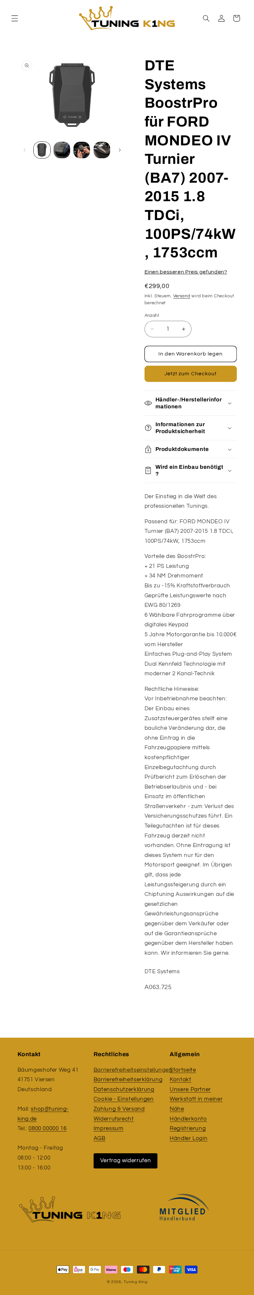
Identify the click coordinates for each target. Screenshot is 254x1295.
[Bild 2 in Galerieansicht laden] (62, 150)
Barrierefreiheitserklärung (128, 1080)
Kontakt (180, 1080)
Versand (181, 296)
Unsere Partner (190, 1089)
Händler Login (188, 1138)
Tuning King (135, 1282)
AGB (100, 1138)
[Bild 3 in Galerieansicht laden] (81, 150)
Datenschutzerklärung (124, 1089)
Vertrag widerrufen (125, 1161)
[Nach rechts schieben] (119, 150)
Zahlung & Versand (119, 1109)
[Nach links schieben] (25, 150)
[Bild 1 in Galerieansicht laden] (42, 150)
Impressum (109, 1128)
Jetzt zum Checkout (190, 373)
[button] (14, 18)
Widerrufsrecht (114, 1119)
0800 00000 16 (47, 1128)
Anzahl (152, 315)
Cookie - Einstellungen (124, 1099)
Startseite (183, 1070)
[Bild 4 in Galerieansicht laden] (102, 150)
